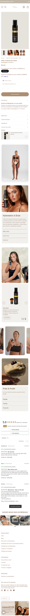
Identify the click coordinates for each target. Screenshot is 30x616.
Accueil (2, 58)
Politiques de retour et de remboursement (12, 543)
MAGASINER (7, 317)
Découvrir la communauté (8, 541)
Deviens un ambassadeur (7, 576)
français (4, 598)
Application (4, 115)
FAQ (2, 535)
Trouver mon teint (6, 127)
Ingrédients (4, 123)
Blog (2, 538)
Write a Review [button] (15, 429)
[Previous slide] (3, 303)
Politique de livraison (6, 551)
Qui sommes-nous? (6, 560)
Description (4, 100)
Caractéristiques (5, 119)
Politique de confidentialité (8, 546)
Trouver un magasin (6, 567)
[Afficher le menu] (2, 7)
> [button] (15, 506)
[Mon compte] (24, 7)
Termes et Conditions (7, 548)
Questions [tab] (4, 438)
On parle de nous (5, 565)
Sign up (11, 607)
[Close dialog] (28, 602)
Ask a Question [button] (15, 433)
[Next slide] (26, 303)
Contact (3, 562)
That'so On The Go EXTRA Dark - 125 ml (9, 501)
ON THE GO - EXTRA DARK (6, 457)
